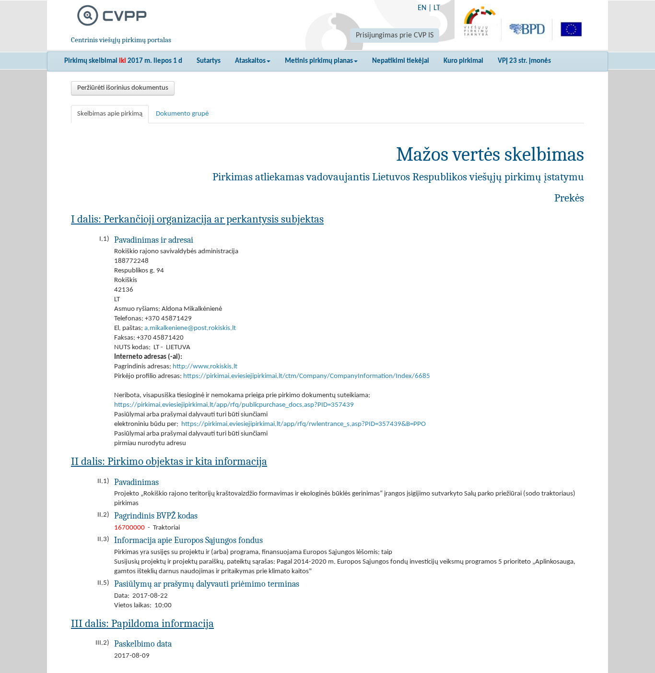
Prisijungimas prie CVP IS (394, 35)
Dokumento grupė (182, 114)
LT (436, 8)
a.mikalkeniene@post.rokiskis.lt (190, 328)
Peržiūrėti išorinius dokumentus (122, 88)
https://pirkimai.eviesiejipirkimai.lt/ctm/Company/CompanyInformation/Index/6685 (306, 376)
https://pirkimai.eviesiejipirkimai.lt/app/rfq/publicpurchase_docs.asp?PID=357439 (234, 405)
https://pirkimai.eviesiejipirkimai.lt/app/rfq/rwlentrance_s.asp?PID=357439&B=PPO (303, 424)
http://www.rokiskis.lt (205, 366)
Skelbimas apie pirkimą (109, 114)
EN (422, 8)
